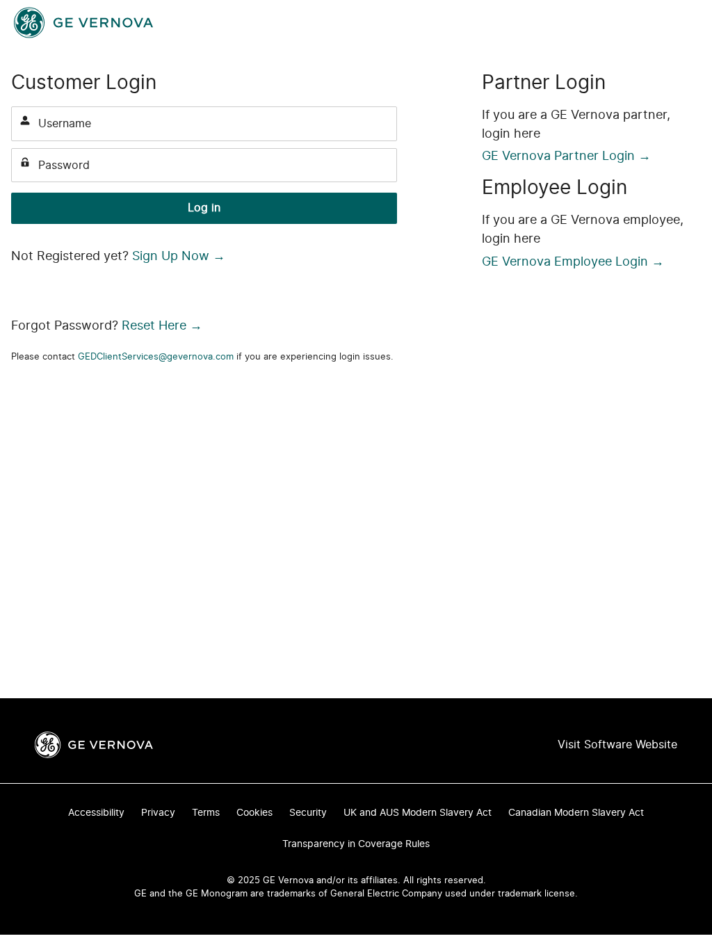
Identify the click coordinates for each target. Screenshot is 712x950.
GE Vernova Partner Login (566, 156)
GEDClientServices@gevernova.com (156, 357)
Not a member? (363, 240)
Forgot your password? (61, 240)
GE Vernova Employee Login (573, 262)
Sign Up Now (178, 256)
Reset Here (162, 326)
